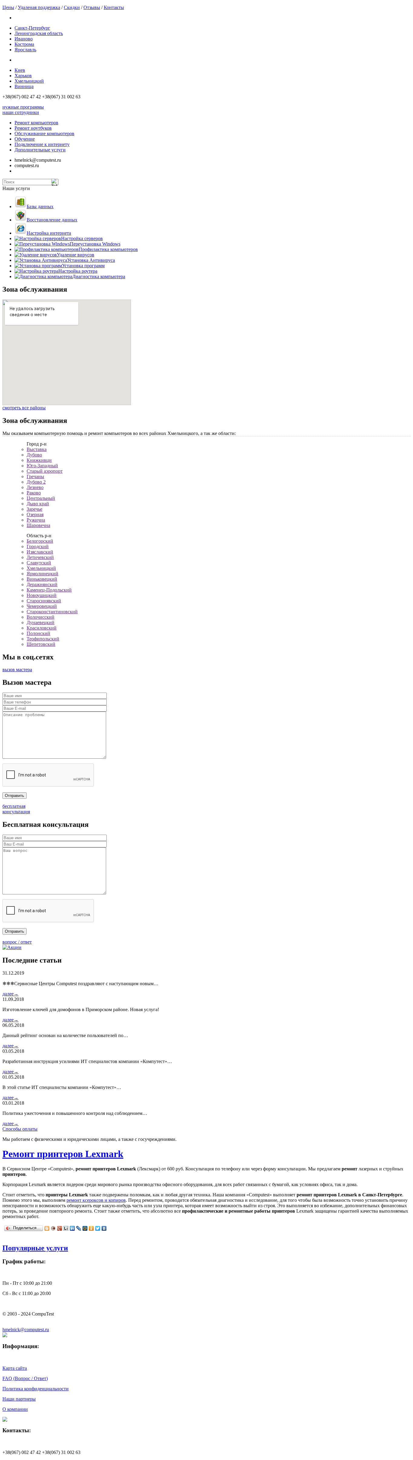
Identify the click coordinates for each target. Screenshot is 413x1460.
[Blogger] (47, 1228)
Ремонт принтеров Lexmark (62, 1153)
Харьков (23, 75)
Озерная (35, 514)
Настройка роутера (77, 271)
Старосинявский (44, 600)
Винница (24, 86)
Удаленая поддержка (39, 7)
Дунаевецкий (40, 622)
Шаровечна (38, 525)
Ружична (36, 519)
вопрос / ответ (17, 941)
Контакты (114, 7)
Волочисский (40, 617)
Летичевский (40, 557)
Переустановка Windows (95, 243)
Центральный (41, 498)
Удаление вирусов (75, 254)
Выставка (37, 449)
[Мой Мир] (85, 1228)
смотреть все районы (24, 407)
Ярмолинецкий (42, 573)
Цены (8, 7)
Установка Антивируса (91, 260)
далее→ (10, 993)
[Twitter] (98, 1228)
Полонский (38, 633)
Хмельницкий (29, 81)
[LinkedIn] (72, 1228)
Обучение (25, 138)
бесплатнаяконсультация (16, 809)
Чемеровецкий (42, 606)
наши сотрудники (20, 112)
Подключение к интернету (42, 144)
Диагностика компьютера (98, 276)
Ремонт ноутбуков (33, 128)
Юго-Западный (42, 465)
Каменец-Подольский (49, 589)
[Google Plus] (60, 1228)
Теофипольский (43, 638)
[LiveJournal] (79, 1228)
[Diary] (53, 1228)
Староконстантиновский (52, 611)
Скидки (72, 7)
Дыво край (38, 503)
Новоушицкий (42, 595)
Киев (20, 70)
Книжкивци (39, 460)
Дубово (34, 454)
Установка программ (83, 265)
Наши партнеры (19, 1398)
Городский (38, 546)
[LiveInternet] (66, 1228)
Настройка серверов (82, 238)
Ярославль (25, 49)
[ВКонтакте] (104, 1228)
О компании (15, 1409)
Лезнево (35, 487)
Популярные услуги (35, 1248)
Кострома (24, 44)
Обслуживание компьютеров (44, 133)
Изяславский (40, 551)
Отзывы (91, 7)
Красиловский (42, 627)
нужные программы (23, 107)
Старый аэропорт (45, 471)
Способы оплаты (19, 1129)
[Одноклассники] (91, 1228)
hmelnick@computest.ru (25, 1329)
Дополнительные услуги (40, 149)
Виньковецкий (42, 579)
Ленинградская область (39, 33)
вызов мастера (17, 669)
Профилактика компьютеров (108, 249)
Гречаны (35, 476)
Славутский (39, 562)
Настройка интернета (49, 233)
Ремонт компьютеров (36, 122)
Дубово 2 (36, 481)
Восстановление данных (52, 219)
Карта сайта (14, 1368)
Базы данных (40, 206)
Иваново (24, 38)
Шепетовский (41, 644)
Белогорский (40, 541)
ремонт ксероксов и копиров (96, 1200)
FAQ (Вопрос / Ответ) (25, 1378)
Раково (34, 492)
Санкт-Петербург (32, 27)
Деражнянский (42, 584)
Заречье (34, 509)
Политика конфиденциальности (35, 1388)
